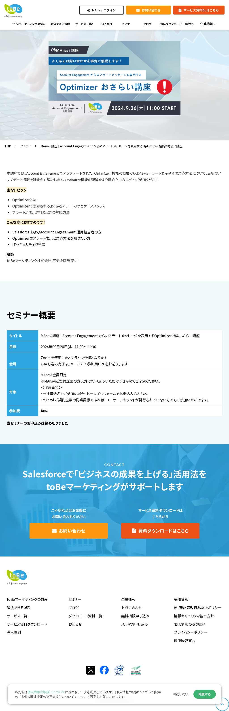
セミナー (26, 146)
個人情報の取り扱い (189, 624)
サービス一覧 (17, 615)
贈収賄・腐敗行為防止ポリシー (197, 607)
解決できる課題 (19, 607)
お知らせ (75, 624)
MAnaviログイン (104, 10)
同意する (204, 694)
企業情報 (128, 599)
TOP (7, 146)
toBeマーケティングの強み (27, 599)
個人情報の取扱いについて (46, 692)
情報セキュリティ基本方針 (194, 615)
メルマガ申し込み (134, 624)
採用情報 (181, 599)
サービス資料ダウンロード (27, 624)
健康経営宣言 (184, 640)
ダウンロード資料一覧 (85, 615)
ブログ (73, 607)
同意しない (180, 694)
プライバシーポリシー (190, 632)
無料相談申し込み (135, 615)
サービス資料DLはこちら (201, 10)
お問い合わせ (151, 10)
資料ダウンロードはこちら (163, 530)
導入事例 (14, 632)
